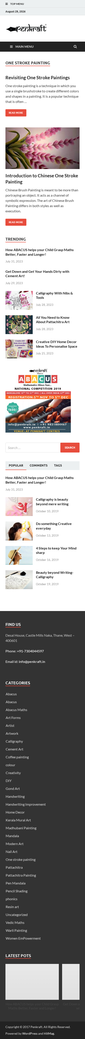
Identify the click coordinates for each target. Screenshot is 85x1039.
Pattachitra (14, 867)
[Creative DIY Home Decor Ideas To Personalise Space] (19, 342)
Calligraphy (14, 741)
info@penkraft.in (32, 661)
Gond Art (13, 788)
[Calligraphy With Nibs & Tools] (19, 293)
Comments (39, 465)
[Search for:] (42, 448)
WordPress (29, 1033)
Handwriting (15, 796)
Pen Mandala (16, 883)
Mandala (12, 836)
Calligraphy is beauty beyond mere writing (52, 501)
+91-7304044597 (30, 651)
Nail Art (11, 851)
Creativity (13, 773)
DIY (9, 780)
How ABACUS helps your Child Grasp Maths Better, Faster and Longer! (39, 252)
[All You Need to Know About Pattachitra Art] (19, 318)
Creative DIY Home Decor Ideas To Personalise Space (56, 344)
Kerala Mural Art (18, 820)
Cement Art (14, 749)
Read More (14, 111)
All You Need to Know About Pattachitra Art (53, 319)
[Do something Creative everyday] (19, 524)
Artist (10, 725)
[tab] (15, 465)
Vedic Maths (15, 922)
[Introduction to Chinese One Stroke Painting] (42, 150)
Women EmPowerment (23, 938)
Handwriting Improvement (26, 804)
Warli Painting (16, 930)
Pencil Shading (16, 891)
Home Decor (15, 812)
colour (10, 765)
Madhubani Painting (21, 828)
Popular (16, 465)
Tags (58, 465)
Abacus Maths (16, 710)
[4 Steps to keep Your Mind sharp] (19, 548)
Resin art (12, 907)
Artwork (12, 733)
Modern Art (15, 844)
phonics (11, 899)
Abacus (11, 694)
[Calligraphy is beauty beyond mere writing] (19, 500)
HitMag (49, 1033)
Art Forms (13, 717)
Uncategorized (17, 914)
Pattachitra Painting (21, 875)
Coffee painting (17, 757)
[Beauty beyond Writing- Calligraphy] (19, 573)
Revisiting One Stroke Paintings (37, 77)
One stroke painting (21, 859)
